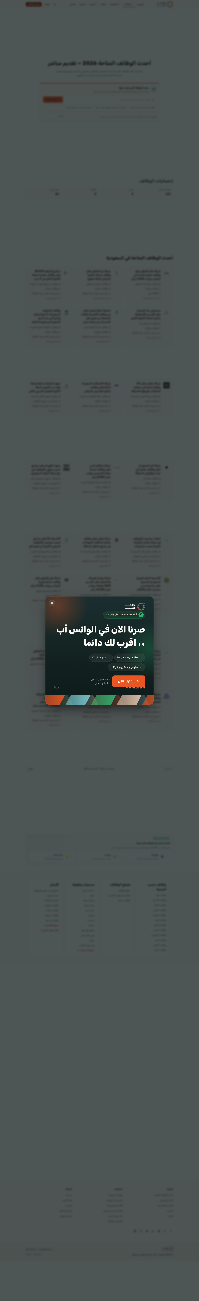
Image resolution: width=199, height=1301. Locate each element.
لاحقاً (56, 687)
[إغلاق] (52, 603)
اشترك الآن (126, 681)
